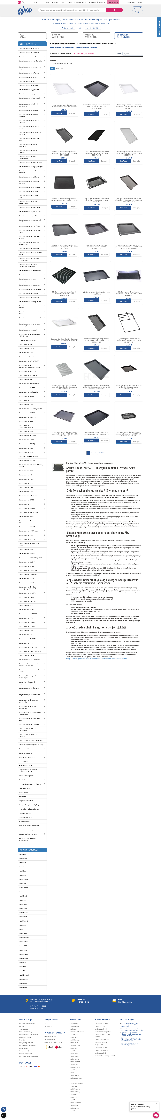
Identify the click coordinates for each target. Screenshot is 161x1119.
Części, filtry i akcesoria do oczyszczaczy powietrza (27, 683)
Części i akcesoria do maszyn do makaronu (29, 121)
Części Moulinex (23, 942)
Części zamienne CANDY (26, 400)
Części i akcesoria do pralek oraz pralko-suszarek (29, 695)
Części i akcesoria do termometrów (30, 289)
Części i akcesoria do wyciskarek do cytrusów (30, 307)
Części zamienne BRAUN (26, 396)
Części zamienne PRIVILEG (27, 597)
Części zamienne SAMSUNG (27, 601)
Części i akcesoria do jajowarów (29, 90)
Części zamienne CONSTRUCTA (28, 405)
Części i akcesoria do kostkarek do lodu (30, 99)
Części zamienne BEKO (26, 380)
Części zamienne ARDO (26, 353)
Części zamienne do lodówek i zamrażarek (28, 707)
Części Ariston (23, 858)
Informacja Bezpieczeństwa (28, 1056)
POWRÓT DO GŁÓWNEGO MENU (28, 850)
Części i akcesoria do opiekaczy (29, 177)
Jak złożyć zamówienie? (27, 1024)
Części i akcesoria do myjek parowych (31, 167)
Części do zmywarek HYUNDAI (28, 456)
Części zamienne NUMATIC (27, 554)
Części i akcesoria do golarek (28, 77)
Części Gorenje (23, 896)
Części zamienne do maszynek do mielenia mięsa (29, 335)
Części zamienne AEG (25, 344)
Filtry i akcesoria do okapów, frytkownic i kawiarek (28, 770)
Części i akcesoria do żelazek (28, 330)
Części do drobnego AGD (103, 1032)
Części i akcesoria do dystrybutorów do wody (30, 62)
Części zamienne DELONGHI (27, 413)
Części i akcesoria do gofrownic (29, 73)
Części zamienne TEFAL (26, 618)
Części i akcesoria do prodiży (28, 216)
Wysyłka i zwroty (80, 2)
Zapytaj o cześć (68, 28)
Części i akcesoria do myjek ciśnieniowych (27, 157)
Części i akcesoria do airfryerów (29, 48)
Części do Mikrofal (101, 1042)
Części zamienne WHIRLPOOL (28, 647)
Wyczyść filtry (60, 68)
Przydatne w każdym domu (27, 340)
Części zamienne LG (25, 504)
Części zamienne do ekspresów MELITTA (29, 522)
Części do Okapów (101, 1045)
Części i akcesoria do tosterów (28, 293)
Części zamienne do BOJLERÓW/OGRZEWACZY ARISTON (30, 366)
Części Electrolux (23, 887)
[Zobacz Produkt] (64, 88)
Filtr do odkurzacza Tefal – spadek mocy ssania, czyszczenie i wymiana (130, 1044)
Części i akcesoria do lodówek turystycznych (28, 105)
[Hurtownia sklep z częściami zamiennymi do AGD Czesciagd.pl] (25, 10)
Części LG (21, 929)
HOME (36, 2)
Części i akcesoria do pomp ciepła (29, 208)
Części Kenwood (23, 921)
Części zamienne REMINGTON (28, 575)
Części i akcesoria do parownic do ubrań (29, 196)
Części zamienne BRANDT (27, 388)
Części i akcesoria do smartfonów (29, 226)
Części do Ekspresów (102, 1039)
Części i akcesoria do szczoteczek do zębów (30, 253)
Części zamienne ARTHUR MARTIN (29, 361)
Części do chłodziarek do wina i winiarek (29, 671)
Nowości (55, 2)
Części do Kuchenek (101, 1024)
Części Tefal (22, 967)
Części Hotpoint (23, 912)
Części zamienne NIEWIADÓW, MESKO (30, 558)
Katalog (21, 1026)
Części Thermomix (24, 975)
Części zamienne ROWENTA (27, 593)
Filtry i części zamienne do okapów (30, 784)
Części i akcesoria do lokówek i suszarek (28, 115)
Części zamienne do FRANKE (28, 436)
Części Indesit (23, 917)
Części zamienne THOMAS (27, 626)
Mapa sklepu (23, 1048)
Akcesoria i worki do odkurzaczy (29, 357)
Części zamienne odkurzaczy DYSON (30, 409)
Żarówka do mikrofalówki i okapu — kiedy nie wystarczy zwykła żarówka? (131, 1034)
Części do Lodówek (101, 1029)
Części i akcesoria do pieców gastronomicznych (28, 202)
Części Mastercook (24, 937)
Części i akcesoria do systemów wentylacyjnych (29, 243)
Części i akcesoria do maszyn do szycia (29, 127)
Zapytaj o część (113, 2)
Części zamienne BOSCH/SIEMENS (29, 384)
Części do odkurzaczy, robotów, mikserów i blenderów (29, 665)
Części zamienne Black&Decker (28, 392)
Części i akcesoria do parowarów (29, 187)
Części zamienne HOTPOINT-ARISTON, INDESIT (31, 466)
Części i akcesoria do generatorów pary (30, 68)
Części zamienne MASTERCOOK (28, 512)
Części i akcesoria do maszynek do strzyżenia (30, 133)
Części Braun (22, 871)
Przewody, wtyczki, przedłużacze (29, 809)
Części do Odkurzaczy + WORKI (105, 1056)
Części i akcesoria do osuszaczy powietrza (29, 182)
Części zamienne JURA (26, 487)
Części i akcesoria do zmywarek (29, 724)
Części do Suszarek (101, 1048)
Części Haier (22, 900)
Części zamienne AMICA (26, 349)
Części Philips (23, 950)
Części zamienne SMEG (26, 606)
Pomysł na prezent (25, 813)
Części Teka (22, 971)
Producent (53, 60)
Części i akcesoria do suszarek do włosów (29, 237)
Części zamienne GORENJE (27, 444)
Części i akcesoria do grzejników (29, 86)
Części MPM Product (24, 946)
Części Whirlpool (23, 979)
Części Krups (22, 925)
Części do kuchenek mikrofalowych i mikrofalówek (30, 713)
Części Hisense (23, 904)
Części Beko (22, 863)
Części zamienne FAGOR (26, 440)
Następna (102, 453)
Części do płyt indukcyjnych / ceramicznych (28, 677)
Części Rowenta (23, 954)
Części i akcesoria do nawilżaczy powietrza (29, 172)
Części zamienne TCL (25, 635)
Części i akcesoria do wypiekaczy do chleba (30, 319)
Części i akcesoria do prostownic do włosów (30, 221)
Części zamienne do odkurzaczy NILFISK (29, 544)
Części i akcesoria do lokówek (28, 110)
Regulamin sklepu (25, 1037)
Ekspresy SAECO (24, 761)
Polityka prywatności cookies (28, 1034)
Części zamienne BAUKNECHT (28, 375)
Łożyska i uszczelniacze (26, 801)
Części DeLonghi (23, 879)
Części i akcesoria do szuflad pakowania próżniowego (28, 265)
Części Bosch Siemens (25, 867)
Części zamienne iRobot (26, 479)
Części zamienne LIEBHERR (27, 508)
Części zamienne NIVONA (27, 562)
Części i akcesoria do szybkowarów (30, 271)
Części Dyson (22, 883)
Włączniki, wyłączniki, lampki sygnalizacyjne (27, 839)
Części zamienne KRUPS (26, 500)
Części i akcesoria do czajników (29, 53)
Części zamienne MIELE (26, 535)
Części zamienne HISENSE (27, 452)
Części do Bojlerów (101, 1053)
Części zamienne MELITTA (27, 527)
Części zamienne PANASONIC (28, 570)
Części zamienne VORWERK (27, 639)
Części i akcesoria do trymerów (29, 298)
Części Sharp (22, 962)
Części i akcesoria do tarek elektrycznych (27, 280)
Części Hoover (23, 908)
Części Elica (22, 892)
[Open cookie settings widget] (3, 1115)
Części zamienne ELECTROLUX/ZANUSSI (26, 426)
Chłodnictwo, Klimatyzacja (27, 757)
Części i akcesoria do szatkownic (29, 248)
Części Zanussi (23, 983)
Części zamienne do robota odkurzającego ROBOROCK (27, 588)
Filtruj (52, 68)
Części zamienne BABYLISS (27, 371)
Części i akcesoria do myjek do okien (30, 163)
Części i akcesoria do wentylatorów (30, 302)
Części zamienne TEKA (26, 631)
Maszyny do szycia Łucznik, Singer (29, 805)
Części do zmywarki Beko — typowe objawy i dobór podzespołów (130, 1025)
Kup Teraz (59, 113)
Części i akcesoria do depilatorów (29, 57)
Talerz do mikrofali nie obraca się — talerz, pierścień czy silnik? (132, 1029)
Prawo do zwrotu (66, 2)
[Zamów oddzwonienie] (3, 1109)
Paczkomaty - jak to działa (53, 1042)
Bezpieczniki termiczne (26, 753)
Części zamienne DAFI (26, 421)
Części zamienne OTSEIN (26, 566)
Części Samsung (23, 958)
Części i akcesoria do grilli (27, 81)
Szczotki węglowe (24, 821)
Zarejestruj (130, 2)
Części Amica (22, 854)
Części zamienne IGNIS (26, 471)
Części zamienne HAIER (26, 448)
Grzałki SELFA (23, 780)
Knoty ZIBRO (23, 796)
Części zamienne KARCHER (27, 492)
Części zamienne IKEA (25, 475)
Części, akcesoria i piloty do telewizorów (27, 729)
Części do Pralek (100, 1026)
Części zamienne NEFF (26, 549)
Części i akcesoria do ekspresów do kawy (30, 689)
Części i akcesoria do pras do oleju (30, 212)
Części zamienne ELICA (26, 431)
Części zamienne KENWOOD (28, 496)
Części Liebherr (23, 933)
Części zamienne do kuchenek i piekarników (28, 701)
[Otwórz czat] (156, 1115)
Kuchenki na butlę (24, 788)
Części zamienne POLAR (26, 583)
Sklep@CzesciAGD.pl (125, 1002)
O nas (47, 2)
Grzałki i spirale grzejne (26, 776)
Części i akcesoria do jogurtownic (29, 94)
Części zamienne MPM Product (28, 531)
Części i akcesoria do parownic (28, 191)
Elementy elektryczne (25, 765)
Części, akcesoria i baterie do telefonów (28, 735)
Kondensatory (23, 792)
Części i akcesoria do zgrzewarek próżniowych (29, 325)
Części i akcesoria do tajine (27, 275)
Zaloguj (139, 2)
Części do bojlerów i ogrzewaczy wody (31, 745)
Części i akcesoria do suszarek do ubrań (29, 719)
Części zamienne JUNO (26, 483)
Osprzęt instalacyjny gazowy (28, 834)
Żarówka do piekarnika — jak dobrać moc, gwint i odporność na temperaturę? (131, 1039)
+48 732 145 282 (94, 28)
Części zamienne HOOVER (27, 461)
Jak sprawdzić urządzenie (96, 2)
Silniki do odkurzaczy (25, 817)
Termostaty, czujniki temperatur (29, 826)
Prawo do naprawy (25, 1032)
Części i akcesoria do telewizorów (29, 285)
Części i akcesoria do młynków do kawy (29, 139)
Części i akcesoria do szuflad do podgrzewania (29, 259)
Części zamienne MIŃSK (26, 517)
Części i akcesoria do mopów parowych (28, 151)
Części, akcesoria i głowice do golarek (31, 740)
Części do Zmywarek (101, 1050)
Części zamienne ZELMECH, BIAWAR (30, 651)
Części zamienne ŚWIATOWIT (28, 614)
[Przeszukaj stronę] (114, 10)
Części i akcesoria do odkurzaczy (29, 660)
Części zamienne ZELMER (26, 655)
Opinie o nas (23, 1029)
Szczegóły (72, 113)
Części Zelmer (23, 987)
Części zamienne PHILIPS (26, 579)
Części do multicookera (26, 749)
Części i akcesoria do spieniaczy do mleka (30, 231)
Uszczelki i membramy (26, 830)
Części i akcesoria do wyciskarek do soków (30, 313)
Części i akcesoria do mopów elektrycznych (28, 145)
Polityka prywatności (26, 1043)
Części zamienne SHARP (26, 610)
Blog (41, 2)
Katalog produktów (25, 1054)
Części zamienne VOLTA (26, 643)
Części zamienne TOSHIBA (27, 622)
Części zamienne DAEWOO (27, 417)
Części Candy (22, 875)
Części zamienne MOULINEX (27, 539)
